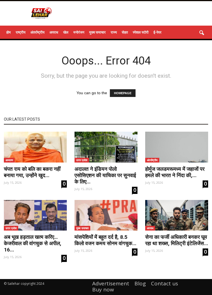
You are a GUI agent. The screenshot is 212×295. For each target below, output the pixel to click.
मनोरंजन (78, 32)
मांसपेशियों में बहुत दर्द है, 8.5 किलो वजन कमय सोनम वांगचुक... (105, 240)
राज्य (114, 32)
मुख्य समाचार (97, 32)
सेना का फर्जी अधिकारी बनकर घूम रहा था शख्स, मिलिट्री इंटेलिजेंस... (176, 240)
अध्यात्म (9, 160)
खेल (65, 32)
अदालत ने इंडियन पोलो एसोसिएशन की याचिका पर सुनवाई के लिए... (105, 175)
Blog (140, 283)
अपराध (53, 32)
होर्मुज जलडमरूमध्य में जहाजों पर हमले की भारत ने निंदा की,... (175, 172)
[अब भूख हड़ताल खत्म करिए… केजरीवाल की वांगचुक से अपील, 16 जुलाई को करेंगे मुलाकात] (35, 215)
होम (8, 32)
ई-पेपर (157, 32)
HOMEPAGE (122, 93)
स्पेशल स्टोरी (141, 32)
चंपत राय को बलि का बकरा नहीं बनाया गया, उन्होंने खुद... (32, 172)
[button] (201, 33)
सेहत (125, 32)
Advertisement (110, 283)
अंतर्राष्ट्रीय (37, 32)
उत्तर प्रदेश (81, 160)
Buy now (103, 289)
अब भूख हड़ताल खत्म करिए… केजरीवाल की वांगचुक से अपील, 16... (32, 243)
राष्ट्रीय (20, 32)
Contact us (164, 283)
